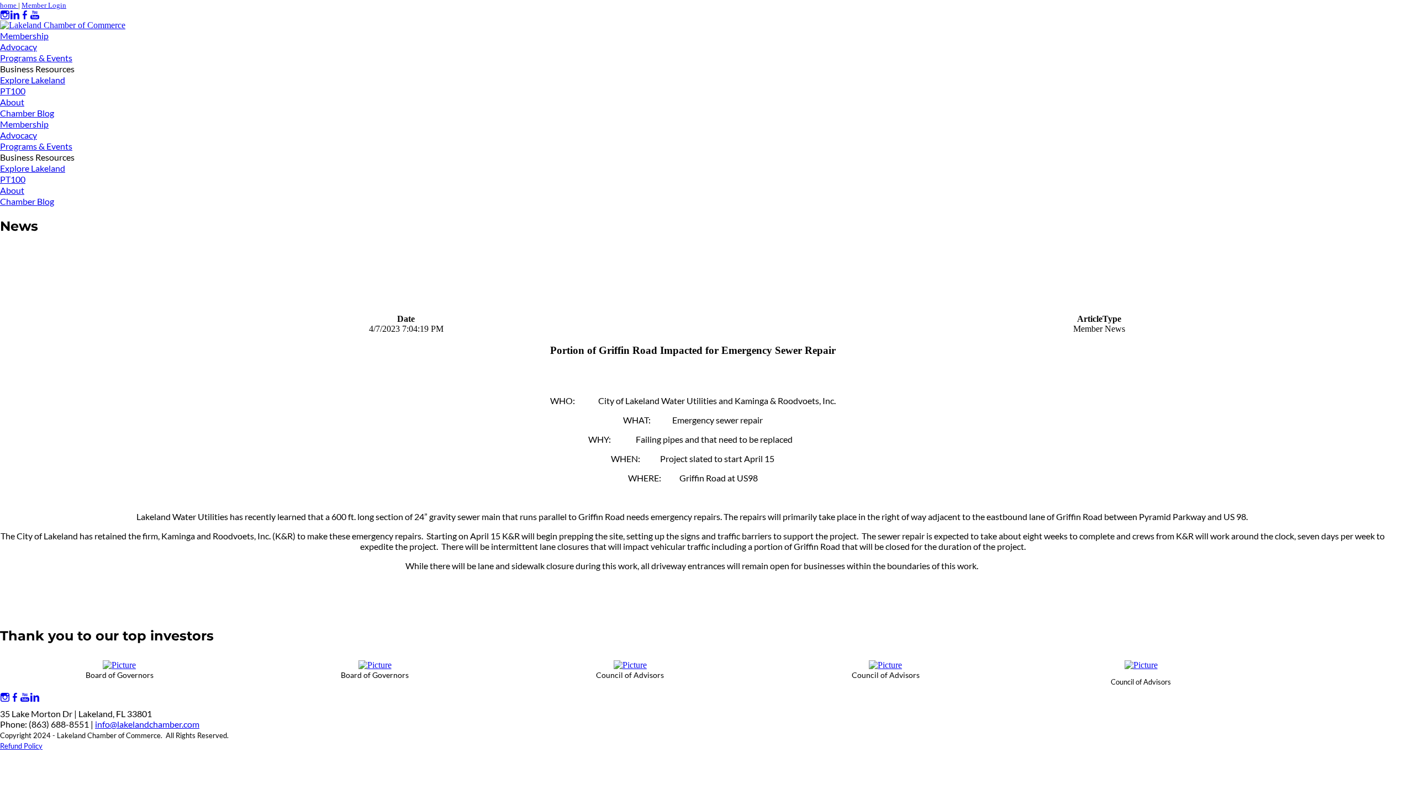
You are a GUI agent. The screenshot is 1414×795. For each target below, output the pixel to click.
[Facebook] (24, 15)
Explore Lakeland (32, 80)
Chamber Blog (27, 113)
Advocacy (18, 46)
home (9, 5)
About (12, 102)
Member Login (44, 5)
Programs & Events (36, 57)
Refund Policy (21, 745)
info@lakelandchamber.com (147, 724)
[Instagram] (5, 15)
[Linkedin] (14, 15)
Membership (24, 35)
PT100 (12, 91)
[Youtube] (34, 15)
